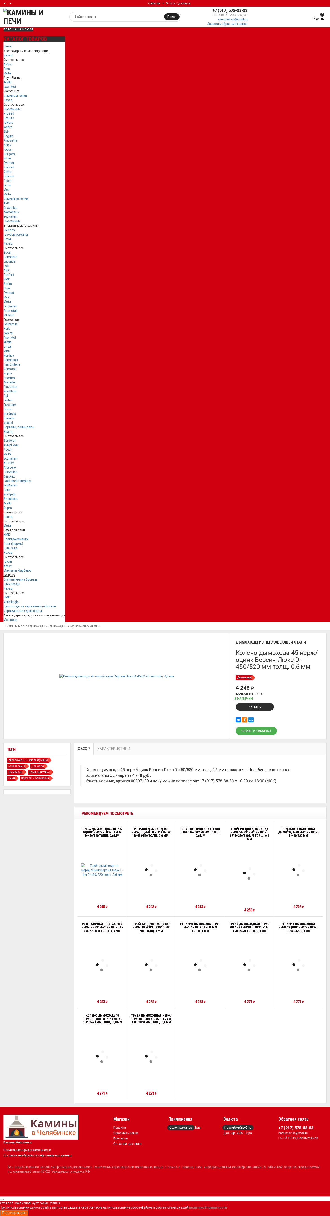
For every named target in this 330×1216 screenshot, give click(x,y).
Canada (8, 418)
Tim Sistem (11, 364)
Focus (7, 149)
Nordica (8, 355)
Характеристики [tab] (113, 749)
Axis (6, 203)
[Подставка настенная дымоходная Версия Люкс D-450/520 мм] (298, 870)
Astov (7, 64)
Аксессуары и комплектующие (28, 760)
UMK (6, 597)
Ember (8, 400)
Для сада (10, 548)
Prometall (10, 310)
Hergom (9, 154)
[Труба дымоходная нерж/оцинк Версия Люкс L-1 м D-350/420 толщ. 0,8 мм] (249, 965)
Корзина (119, 1127)
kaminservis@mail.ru (232, 19)
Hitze (7, 158)
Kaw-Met (9, 86)
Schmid (8, 176)
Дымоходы (11, 584)
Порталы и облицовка (35, 778)
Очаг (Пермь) (13, 543)
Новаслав (10, 360)
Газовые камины (15, 234)
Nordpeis (9, 413)
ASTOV (8, 463)
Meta (7, 73)
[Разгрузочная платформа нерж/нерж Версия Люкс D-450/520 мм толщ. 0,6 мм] (102, 965)
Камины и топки (15, 95)
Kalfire (7, 127)
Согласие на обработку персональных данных (37, 1155)
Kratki (7, 82)
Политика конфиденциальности (27, 1150)
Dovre (7, 409)
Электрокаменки (16, 539)
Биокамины (11, 109)
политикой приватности (208, 1207)
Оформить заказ (125, 1133)
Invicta (8, 333)
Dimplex (9, 476)
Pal (5, 396)
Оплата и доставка (178, 3)
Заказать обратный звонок (227, 24)
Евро (248, 1133)
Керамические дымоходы (22, 611)
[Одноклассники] (244, 719)
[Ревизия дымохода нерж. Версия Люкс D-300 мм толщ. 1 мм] (200, 965)
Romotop (10, 369)
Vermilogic (10, 602)
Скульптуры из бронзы (20, 579)
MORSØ (9, 315)
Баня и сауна (16, 766)
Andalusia (10, 499)
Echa (6, 185)
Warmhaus (11, 212)
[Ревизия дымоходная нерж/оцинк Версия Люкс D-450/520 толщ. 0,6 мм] (151, 870)
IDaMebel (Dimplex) (17, 481)
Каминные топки (15, 198)
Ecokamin (10, 216)
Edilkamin (10, 324)
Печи (7, 239)
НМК (6, 279)
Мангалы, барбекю (17, 570)
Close (7, 46)
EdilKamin (10, 485)
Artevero (9, 467)
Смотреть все (13, 104)
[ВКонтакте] (238, 719)
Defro (7, 172)
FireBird (8, 113)
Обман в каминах (256, 731)
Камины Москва (18, 626)
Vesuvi (8, 422)
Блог (198, 1127)
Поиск (171, 17)
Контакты (154, 3)
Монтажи (10, 620)
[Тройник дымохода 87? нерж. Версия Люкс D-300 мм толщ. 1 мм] (151, 965)
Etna (6, 69)
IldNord (8, 122)
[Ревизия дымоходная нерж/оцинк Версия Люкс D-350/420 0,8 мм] (298, 965)
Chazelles (10, 207)
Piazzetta (10, 140)
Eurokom (9, 405)
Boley (7, 145)
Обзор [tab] (84, 749)
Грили (7, 561)
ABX (6, 270)
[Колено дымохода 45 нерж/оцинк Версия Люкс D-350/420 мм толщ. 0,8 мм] (102, 1056)
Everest (8, 163)
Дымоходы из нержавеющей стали (29, 606)
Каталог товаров (18, 29)
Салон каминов (180, 1127)
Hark (6, 328)
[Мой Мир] (251, 719)
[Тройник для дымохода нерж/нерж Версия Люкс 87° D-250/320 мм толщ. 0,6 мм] (249, 873)
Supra (7, 373)
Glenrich (9, 230)
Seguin (8, 136)
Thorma (9, 378)
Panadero (10, 257)
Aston (7, 284)
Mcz (6, 190)
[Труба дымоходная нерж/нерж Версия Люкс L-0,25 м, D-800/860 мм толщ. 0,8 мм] (151, 1056)
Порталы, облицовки (18, 427)
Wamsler (9, 382)
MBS (6, 351)
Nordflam (10, 391)
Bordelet (9, 440)
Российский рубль (237, 1127)
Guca (7, 252)
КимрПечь (11, 445)
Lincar (7, 346)
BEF (6, 131)
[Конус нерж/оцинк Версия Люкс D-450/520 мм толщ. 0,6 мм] (200, 870)
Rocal (7, 181)
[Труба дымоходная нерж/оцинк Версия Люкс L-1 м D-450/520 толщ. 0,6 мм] (102, 870)
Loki (6, 266)
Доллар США (233, 1133)
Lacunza (9, 261)
